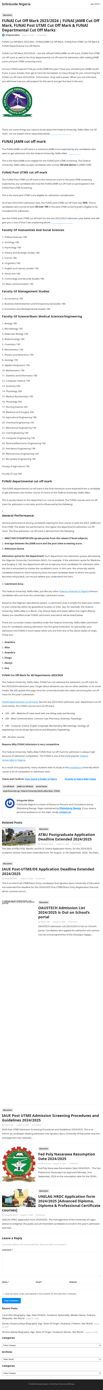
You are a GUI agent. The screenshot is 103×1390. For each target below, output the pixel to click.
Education (7, 15)
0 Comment (41, 35)
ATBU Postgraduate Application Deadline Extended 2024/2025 (66, 837)
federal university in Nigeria (74, 591)
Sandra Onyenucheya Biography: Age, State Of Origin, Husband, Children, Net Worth (47, 1323)
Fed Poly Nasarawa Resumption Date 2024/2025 (66, 1156)
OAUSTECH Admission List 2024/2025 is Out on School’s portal (64, 912)
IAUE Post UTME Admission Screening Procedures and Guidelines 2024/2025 (50, 1118)
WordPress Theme (57, 1384)
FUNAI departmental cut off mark (20, 701)
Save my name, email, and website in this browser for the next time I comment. (41, 1293)
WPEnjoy (70, 1384)
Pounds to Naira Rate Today (80, 779)
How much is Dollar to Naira (41, 779)
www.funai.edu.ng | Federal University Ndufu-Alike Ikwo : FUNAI (31, 791)
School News (41, 786)
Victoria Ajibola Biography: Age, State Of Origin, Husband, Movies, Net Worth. (43, 1331)
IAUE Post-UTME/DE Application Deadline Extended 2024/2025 (48, 871)
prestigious (75, 767)
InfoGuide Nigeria (16, 4)
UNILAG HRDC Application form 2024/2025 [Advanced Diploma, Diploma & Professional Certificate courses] (51, 1203)
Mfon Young (45, 1163)
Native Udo (45, 922)
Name (5, 1282)
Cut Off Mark (8, 786)
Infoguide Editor (13, 35)
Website (73, 1282)
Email (39, 1282)
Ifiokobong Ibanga (70, 808)
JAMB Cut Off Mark (25, 786)
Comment (7, 1250)
